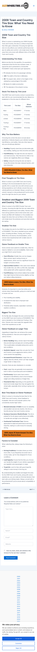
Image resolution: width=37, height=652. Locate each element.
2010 (18, 598)
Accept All (18, 638)
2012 (18, 602)
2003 (18, 583)
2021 (18, 621)
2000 (18, 576)
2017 (18, 613)
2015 (18, 608)
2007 (18, 591)
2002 (18, 581)
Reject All (18, 648)
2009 (18, 596)
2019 (18, 617)
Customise (18, 643)
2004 (18, 585)
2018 (18, 615)
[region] (18, 637)
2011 (18, 600)
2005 (18, 587)
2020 (18, 619)
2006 (18, 589)
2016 (18, 610)
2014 (18, 606)
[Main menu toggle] (34, 6)
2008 (18, 593)
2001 (18, 578)
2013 (18, 604)
